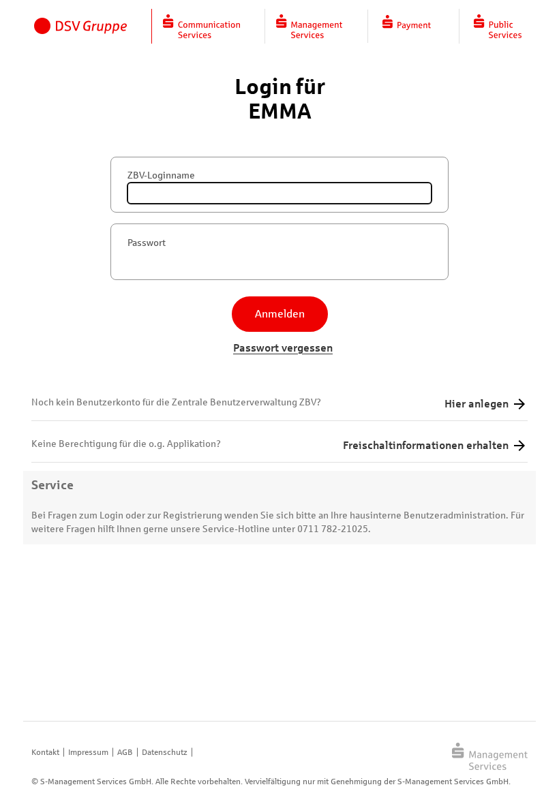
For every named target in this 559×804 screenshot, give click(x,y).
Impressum (88, 752)
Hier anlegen (476, 403)
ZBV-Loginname (161, 175)
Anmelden (280, 314)
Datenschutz (164, 752)
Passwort (146, 243)
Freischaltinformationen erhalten (426, 445)
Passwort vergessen (283, 348)
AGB (125, 752)
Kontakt (45, 752)
